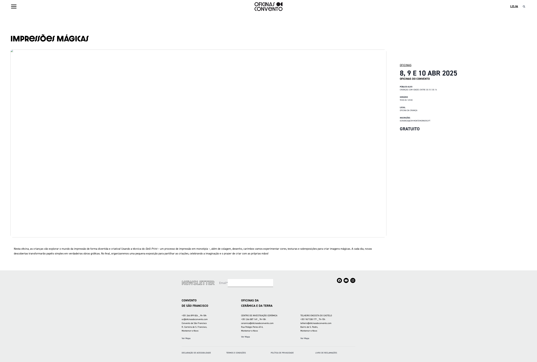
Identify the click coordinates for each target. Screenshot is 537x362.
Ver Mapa (186, 338)
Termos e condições (236, 352)
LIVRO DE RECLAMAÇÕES (326, 352)
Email (223, 283)
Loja (514, 6)
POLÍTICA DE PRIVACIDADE (282, 352)
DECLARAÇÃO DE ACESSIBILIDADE (196, 352)
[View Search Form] (524, 6)
